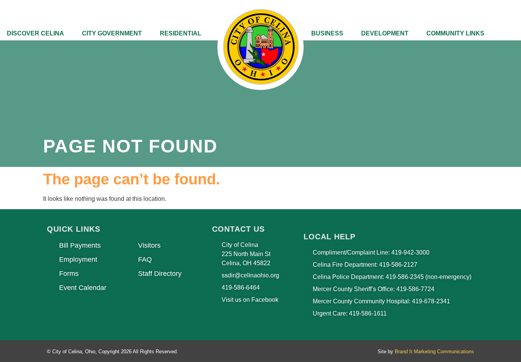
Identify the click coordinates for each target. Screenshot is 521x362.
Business (327, 33)
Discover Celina (35, 33)
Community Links (455, 33)
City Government (112, 33)
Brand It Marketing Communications (434, 351)
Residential (180, 33)
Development (384, 33)
